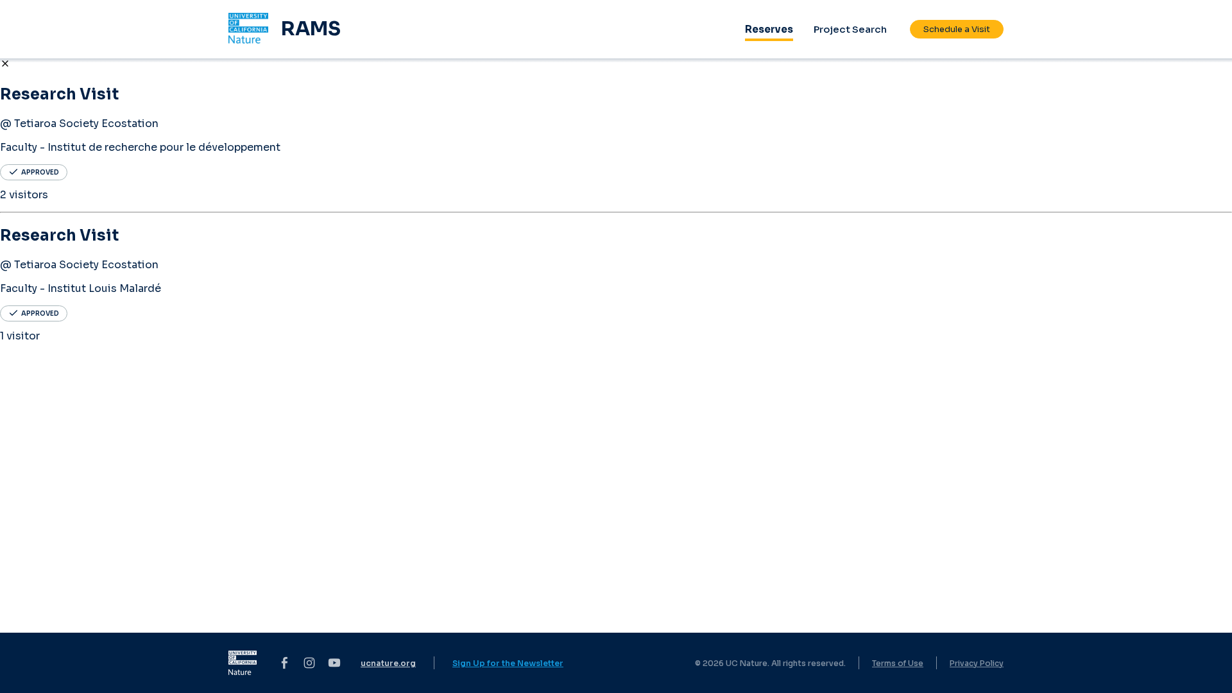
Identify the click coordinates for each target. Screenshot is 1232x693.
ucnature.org (388, 663)
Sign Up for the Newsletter (507, 663)
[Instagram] (309, 662)
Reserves (769, 29)
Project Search (850, 29)
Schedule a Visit (956, 29)
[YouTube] (334, 662)
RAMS (311, 29)
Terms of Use (897, 663)
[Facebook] (284, 662)
